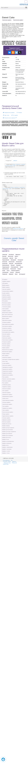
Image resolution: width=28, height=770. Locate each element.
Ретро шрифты (5, 377)
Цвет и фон (6, 115)
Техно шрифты (5, 406)
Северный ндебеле (15, 270)
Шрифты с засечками (6, 449)
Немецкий (18, 265)
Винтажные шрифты (6, 302)
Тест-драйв (15, 115)
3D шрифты (4, 279)
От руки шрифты (5, 363)
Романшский (13, 268)
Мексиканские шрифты (7, 351)
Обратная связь (7, 462)
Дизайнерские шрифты (7, 316)
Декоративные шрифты (7, 312)
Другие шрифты (5, 318)
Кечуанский (4, 263)
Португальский (5, 268)
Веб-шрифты (5, 300)
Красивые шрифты (6, 343)
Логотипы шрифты (6, 345)
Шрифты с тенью (6, 453)
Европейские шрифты (7, 320)
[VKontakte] (9, 52)
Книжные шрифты (6, 336)
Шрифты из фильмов (6, 443)
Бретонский (10, 256)
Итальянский (11, 261)
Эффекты (14, 461)
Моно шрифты (5, 355)
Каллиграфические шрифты (8, 332)
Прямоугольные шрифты (7, 375)
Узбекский (17, 272)
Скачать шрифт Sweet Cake (14, 239)
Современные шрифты (7, 394)
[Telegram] (16, 52)
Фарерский (4, 274)
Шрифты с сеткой (6, 451)
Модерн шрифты (6, 353)
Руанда (19, 268)
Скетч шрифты (5, 390)
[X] (19, 52)
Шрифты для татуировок (7, 435)
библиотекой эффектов (18, 228)
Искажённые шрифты (6, 328)
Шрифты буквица (6, 425)
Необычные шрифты (6, 357)
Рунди (3, 270)
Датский (11, 258)
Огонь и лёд (4, 361)
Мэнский (12, 265)
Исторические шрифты (7, 330)
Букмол (16, 256)
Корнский (11, 263)
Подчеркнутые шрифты (7, 369)
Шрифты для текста (6, 437)
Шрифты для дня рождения (8, 427)
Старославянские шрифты (8, 400)
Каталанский (18, 261)
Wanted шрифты (5, 285)
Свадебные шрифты (6, 386)
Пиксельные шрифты (6, 365)
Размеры (20, 112)
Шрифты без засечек (6, 423)
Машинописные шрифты (7, 349)
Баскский (4, 256)
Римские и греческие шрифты (8, 379)
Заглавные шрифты (6, 322)
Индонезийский (5, 259)
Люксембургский (18, 263)
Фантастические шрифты (7, 412)
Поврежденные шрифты (7, 367)
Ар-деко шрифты (6, 293)
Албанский (4, 254)
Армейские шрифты (6, 297)
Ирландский (13, 259)
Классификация (6, 460)
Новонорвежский (14, 267)
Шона (16, 274)
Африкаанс (17, 254)
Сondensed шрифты (6, 384)
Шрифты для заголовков (7, 429)
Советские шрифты (6, 392)
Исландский (20, 259)
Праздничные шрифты (7, 373)
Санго (8, 270)
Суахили (12, 272)
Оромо (21, 267)
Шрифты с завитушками (7, 447)
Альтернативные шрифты (7, 291)
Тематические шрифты (7, 404)
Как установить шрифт (7, 461)
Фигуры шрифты (5, 414)
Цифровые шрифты (6, 419)
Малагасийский (5, 265)
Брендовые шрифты (6, 299)
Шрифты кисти (5, 445)
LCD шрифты (5, 283)
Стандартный (8, 160)
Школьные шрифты (6, 421)
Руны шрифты (5, 382)
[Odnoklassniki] (13, 52)
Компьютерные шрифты (7, 339)
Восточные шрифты (6, 304)
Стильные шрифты (6, 402)
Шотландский (22, 274)
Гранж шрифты (5, 308)
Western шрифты (6, 287)
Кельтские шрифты (6, 334)
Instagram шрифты (6, 281)
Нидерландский (5, 267)
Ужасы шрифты (5, 410)
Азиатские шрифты (6, 289)
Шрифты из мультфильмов (8, 441)
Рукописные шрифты (6, 380)
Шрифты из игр (5, 439)
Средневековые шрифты (7, 396)
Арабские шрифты (6, 295)
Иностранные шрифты (7, 326)
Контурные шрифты (6, 341)
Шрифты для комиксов (7, 433)
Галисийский (5, 258)
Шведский (11, 274)
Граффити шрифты (6, 310)
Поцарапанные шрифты (7, 371)
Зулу (16, 258)
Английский (11, 254)
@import (15, 160)
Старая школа (5, 398)
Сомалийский (5, 272)
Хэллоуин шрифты (6, 418)
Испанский (4, 261)
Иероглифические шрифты (8, 324)
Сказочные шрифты (6, 388)
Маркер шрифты (5, 347)
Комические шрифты (6, 338)
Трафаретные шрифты (7, 408)
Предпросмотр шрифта (9, 112)
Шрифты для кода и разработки (9, 431)
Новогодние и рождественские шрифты (10, 359)
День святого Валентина (7, 314)
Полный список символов (10, 117)
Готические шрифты (6, 306)
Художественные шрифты (7, 416)
